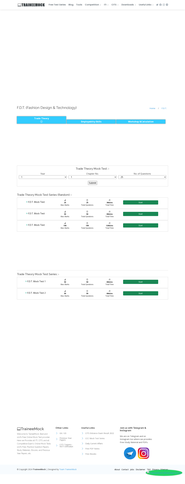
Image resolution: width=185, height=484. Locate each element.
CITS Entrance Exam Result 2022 (99, 433)
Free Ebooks (90, 454)
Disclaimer (140, 469)
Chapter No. (92, 173)
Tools (79, 4)
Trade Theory (41, 118)
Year (42, 173)
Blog (71, 4)
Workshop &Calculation (141, 121)
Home (152, 108)
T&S (149, 469)
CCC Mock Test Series (95, 438)
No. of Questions (142, 173)
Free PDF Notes (92, 449)
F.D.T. (164, 108)
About (117, 469)
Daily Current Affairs (94, 444)
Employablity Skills (91, 121)
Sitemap (164, 469)
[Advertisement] (92, 31)
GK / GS (63, 433)
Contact (125, 469)
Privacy (155, 469)
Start (141, 202)
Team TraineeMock (68, 469)
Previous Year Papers (66, 439)
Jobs (132, 469)
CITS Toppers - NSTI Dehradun (66, 445)
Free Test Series (57, 4)
